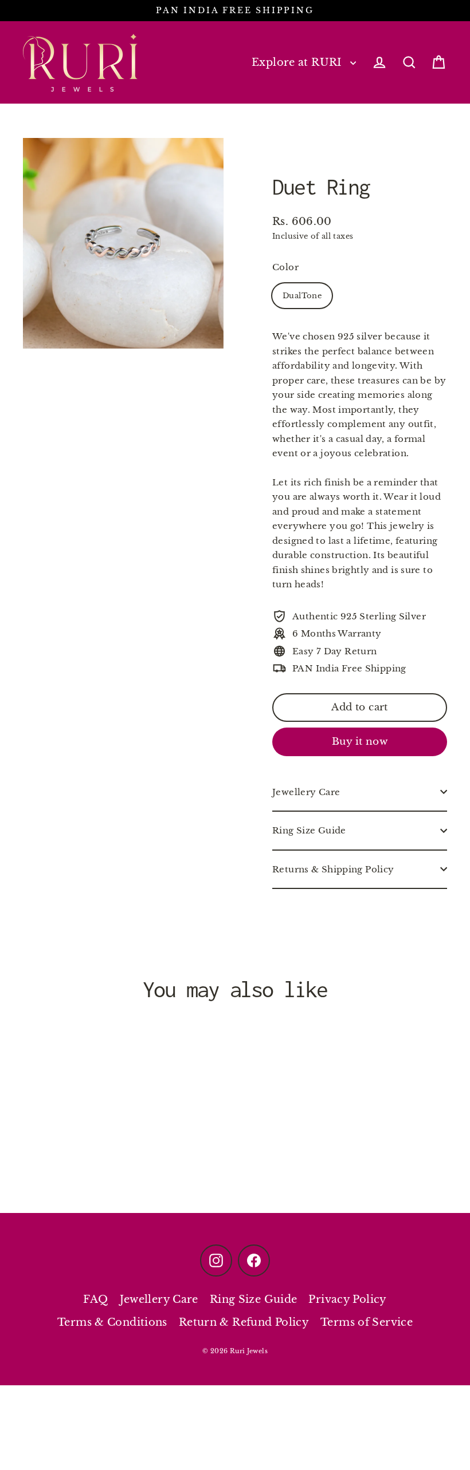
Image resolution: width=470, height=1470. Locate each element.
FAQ (95, 1299)
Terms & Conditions (112, 1322)
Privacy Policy (347, 1299)
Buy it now (359, 742)
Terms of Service (366, 1322)
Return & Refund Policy (244, 1322)
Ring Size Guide (309, 830)
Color (285, 267)
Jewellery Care (306, 792)
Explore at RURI (298, 62)
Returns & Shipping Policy (333, 869)
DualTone (302, 296)
